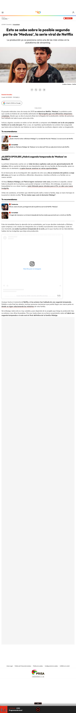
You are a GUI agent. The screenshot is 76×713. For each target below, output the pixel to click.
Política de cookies (38, 666)
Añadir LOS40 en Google (13, 103)
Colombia (4, 19)
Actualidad (16, 24)
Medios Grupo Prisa (38, 677)
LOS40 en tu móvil (65, 666)
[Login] (73, 12)
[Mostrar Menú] (2, 12)
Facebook (32, 89)
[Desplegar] (38, 703)
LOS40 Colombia (38, 12)
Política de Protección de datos (23, 666)
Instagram (34, 653)
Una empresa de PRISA (38, 672)
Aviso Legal (10, 666)
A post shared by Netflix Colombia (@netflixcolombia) (32, 295)
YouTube (38, 653)
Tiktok (30, 653)
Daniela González (6, 94)
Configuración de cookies (51, 666)
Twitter (36, 89)
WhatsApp (40, 89)
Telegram (44, 89)
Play (38, 709)
